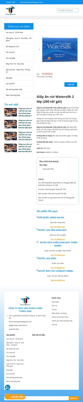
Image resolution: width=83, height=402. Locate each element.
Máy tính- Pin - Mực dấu (15, 64)
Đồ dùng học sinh (12, 46)
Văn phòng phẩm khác (14, 89)
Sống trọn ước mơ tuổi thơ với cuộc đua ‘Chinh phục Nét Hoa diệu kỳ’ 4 (25, 148)
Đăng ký (73, 398)
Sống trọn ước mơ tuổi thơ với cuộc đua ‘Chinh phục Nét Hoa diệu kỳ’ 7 (25, 112)
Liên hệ (71, 84)
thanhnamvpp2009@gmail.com (31, 2)
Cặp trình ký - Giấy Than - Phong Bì (18, 70)
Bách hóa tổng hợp (13, 95)
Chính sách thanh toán (60, 317)
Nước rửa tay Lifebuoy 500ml (57, 276)
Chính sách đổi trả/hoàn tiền (62, 321)
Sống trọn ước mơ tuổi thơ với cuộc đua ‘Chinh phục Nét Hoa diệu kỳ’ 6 (25, 124)
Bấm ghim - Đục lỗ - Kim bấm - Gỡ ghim (18, 39)
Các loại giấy (10, 58)
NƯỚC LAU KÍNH (58, 263)
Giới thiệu (55, 302)
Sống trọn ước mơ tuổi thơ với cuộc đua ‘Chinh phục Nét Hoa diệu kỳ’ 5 (25, 136)
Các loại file (10, 83)
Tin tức (54, 309)
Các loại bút (10, 52)
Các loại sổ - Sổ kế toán (14, 32)
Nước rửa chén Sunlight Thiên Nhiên (57, 251)
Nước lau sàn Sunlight (58, 235)
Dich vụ (54, 306)
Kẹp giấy (9, 78)
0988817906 (10, 2)
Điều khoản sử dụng (59, 313)
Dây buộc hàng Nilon (57, 222)
